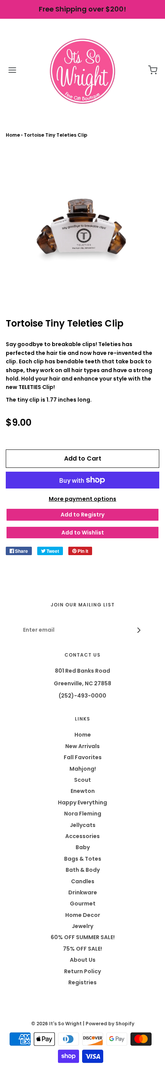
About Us (83, 960)
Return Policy (82, 971)
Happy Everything (82, 802)
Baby (83, 847)
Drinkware (82, 892)
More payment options (82, 499)
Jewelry (82, 926)
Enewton (83, 791)
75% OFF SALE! (82, 949)
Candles (82, 881)
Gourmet (83, 903)
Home (13, 135)
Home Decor (82, 915)
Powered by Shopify (110, 1023)
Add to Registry (82, 514)
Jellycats (83, 825)
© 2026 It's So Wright (56, 1023)
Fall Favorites (83, 757)
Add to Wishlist (82, 532)
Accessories (82, 836)
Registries (82, 982)
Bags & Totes (82, 859)
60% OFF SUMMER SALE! (83, 937)
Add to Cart (82, 458)
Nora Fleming (82, 813)
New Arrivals (82, 746)
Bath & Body (83, 870)
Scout (82, 780)
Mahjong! (82, 769)
